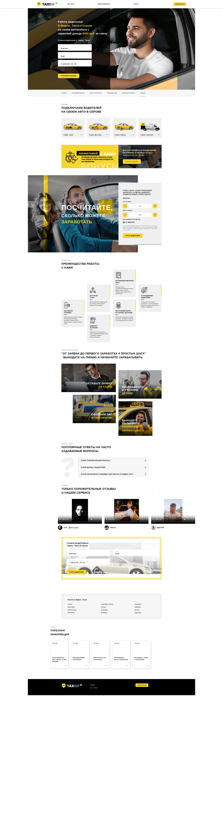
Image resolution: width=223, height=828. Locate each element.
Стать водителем (76, 572)
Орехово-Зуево (107, 604)
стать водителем (132, 235)
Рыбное (137, 607)
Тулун (70, 604)
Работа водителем (104, 4)
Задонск (137, 604)
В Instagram (75, 527)
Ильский (71, 607)
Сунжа (103, 607)
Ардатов (137, 612)
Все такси (71, 4)
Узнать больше (131, 161)
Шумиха (104, 612)
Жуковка (104, 610)
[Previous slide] (152, 489)
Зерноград (72, 610)
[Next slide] (160, 489)
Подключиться (179, 4)
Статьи (135, 4)
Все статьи (93, 688)
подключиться (142, 685)
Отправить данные (69, 76)
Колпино (71, 612)
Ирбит (136, 610)
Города (92, 685)
